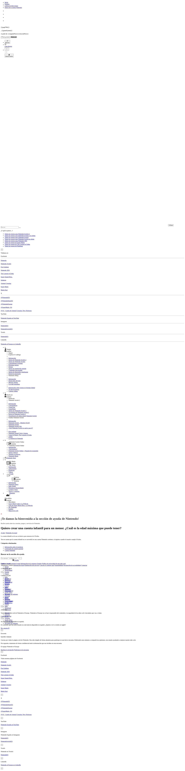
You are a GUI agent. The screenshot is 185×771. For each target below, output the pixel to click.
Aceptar (8, 616)
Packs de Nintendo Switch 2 (17, 414)
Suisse (6, 597)
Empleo (10, 509)
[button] (94, 349)
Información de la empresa (29, 563)
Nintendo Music (13, 456)
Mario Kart (4, 290)
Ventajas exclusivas (14, 454)
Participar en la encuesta (21, 650)
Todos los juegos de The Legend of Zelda (17, 244)
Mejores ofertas (13, 382)
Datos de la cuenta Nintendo (13, 7)
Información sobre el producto (14, 547)
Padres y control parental (8, 563)
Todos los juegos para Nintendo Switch (17, 237)
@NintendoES (5, 297)
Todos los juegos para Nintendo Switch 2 (17, 234)
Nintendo (3, 260)
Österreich (8, 610)
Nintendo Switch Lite (15, 426)
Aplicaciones (12, 468)
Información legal (18, 565)
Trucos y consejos (13, 491)
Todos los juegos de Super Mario (15, 242)
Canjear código (13, 391)
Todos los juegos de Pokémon (14, 246)
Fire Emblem (5, 267)
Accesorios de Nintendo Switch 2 (18, 412)
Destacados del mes (14, 381)
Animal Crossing (6, 283)
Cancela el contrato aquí (47, 565)
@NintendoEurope (6, 304)
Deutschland (8, 570)
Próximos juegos (13, 365)
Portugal (7, 594)
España (7, 572)
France (7, 574)
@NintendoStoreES (7, 301)
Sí (8, 628)
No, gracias (4, 628)
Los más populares (14, 384)
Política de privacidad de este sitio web (54, 563)
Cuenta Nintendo (10, 550)
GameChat (11, 407)
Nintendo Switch (6, 264)
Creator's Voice (13, 489)
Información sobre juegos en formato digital (21, 388)
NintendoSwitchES (7, 329)
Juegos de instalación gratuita (17, 368)
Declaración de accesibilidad (72, 565)
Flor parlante (12, 431)
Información (12, 358)
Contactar (84, 565)
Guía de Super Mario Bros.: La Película (20, 505)
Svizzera (7, 618)
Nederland (8, 608)
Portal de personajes (14, 374)
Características (12, 405)
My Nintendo (12, 507)
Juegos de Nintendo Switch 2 (17, 360)
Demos (10, 367)
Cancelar (3, 616)
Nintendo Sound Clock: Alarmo (18, 433)
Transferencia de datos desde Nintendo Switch (22, 416)
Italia (6, 577)
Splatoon (3, 280)
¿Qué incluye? (12, 449)
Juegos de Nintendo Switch (16, 361)
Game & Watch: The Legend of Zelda (20, 435)
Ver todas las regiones (11, 594)
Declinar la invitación (7, 650)
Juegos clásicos (13, 452)
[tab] (92, 560)
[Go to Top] (92, 514)
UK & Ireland (9, 601)
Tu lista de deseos (13, 389)
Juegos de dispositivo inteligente (18, 372)
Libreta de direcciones (11, 6)
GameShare (12, 409)
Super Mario (4, 287)
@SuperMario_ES (6, 307)
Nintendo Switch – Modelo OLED (19, 423)
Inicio (6, 2)
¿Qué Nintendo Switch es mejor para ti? (20, 428)
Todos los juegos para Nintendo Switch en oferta (19, 239)
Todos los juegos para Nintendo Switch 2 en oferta (20, 236)
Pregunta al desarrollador (16, 488)
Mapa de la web (13, 511)
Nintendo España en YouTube (10, 318)
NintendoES (4, 326)
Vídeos (10, 472)
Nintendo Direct (13, 484)
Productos (11, 470)
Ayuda (3, 533)
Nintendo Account (11, 533)
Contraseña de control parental (14, 549)
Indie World (12, 486)
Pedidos (7, 4)
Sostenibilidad (59, 565)
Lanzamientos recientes (15, 363)
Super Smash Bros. (6, 277)
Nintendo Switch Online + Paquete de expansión (23, 451)
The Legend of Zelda (7, 273)
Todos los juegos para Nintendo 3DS (16, 241)
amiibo (10, 437)
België (7, 567)
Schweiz (7, 615)
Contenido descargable (15, 370)
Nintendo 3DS (5, 270)
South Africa (8, 592)
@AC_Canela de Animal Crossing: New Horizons (16, 311)
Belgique (7, 580)
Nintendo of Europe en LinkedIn (11, 344)
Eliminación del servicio (31, 565)
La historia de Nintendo (15, 438)
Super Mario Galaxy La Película (18, 504)
